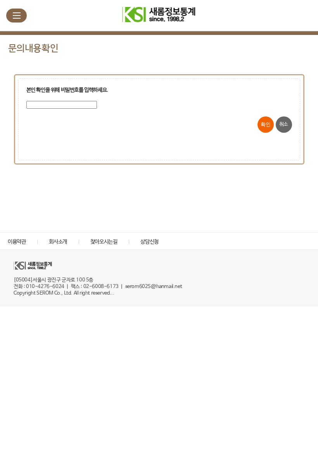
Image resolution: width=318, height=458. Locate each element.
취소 (283, 124)
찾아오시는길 (104, 242)
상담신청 (149, 242)
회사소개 (58, 242)
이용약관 (17, 242)
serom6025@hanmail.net (153, 287)
